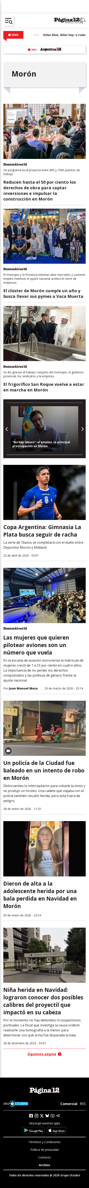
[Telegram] (58, 1115)
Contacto (44, 1157)
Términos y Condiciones (44, 1142)
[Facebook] (31, 1116)
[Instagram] (36, 1116)
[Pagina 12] (70, 21)
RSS (83, 1103)
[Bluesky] (47, 1115)
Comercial (68, 1103)
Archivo (44, 1165)
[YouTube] (52, 1115)
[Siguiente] (82, 428)
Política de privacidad (44, 1150)
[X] (42, 1116)
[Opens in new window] (33, 1130)
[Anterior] (7, 428)
